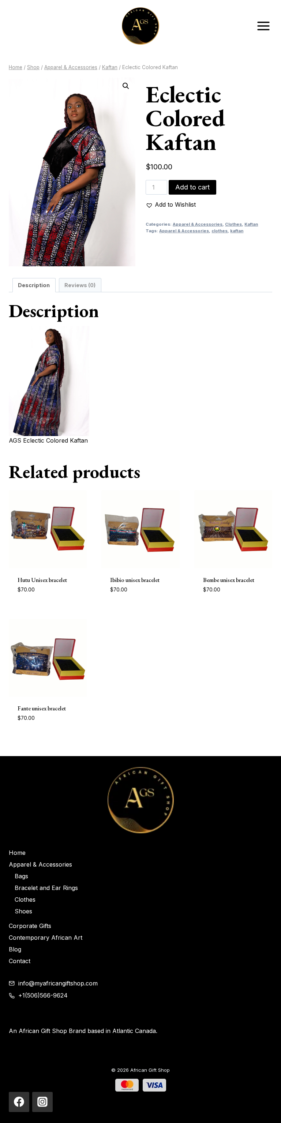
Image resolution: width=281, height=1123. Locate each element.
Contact (19, 961)
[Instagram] (42, 1102)
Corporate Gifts (30, 925)
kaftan (236, 230)
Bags (21, 876)
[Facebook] (19, 1102)
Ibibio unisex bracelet (135, 580)
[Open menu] (263, 25)
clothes (219, 230)
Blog (15, 949)
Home (17, 852)
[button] (125, 86)
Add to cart (192, 187)
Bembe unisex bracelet (228, 580)
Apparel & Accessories (197, 224)
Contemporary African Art (45, 937)
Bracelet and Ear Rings (46, 887)
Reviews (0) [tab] (79, 285)
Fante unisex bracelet (42, 708)
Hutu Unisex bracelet (42, 580)
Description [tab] (34, 285)
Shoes (23, 911)
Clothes (233, 224)
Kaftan (251, 224)
